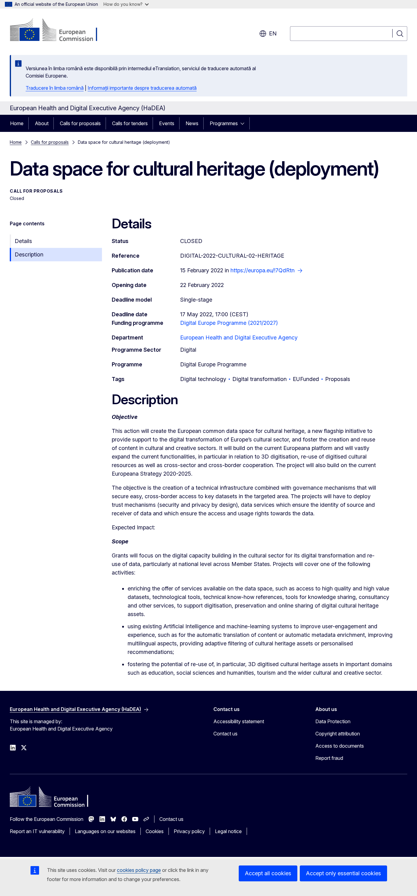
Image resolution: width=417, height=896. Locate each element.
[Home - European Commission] (59, 30)
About (42, 123)
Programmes (224, 123)
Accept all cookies (268, 873)
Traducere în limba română (55, 88)
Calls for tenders (130, 123)
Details (23, 241)
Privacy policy (189, 831)
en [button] (273, 33)
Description (29, 254)
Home (17, 123)
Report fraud (329, 758)
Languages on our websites (105, 831)
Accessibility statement (238, 721)
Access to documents (339, 746)
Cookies (155, 831)
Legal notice (228, 831)
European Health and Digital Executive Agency (239, 337)
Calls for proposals (80, 123)
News (192, 123)
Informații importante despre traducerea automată (142, 88)
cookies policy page (139, 870)
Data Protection (332, 721)
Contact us (225, 734)
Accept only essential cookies (343, 873)
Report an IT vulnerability (37, 831)
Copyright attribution (337, 734)
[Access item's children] (244, 123)
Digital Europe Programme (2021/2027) (229, 323)
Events (166, 123)
